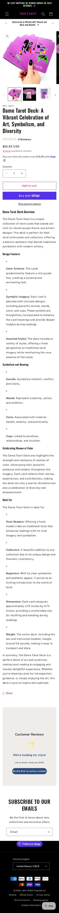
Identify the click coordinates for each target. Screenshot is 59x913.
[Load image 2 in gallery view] (29, 94)
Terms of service (22, 900)
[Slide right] (55, 95)
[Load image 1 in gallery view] (14, 94)
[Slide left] (3, 95)
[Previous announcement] (6, 23)
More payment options (29, 204)
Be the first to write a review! (29, 771)
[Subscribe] (48, 832)
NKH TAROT (28, 890)
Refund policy (26, 895)
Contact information (31, 905)
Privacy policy (43, 895)
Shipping (6, 151)
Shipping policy (40, 900)
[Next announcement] (52, 23)
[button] (7, 14)
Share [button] (9, 693)
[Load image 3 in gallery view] (44, 94)
